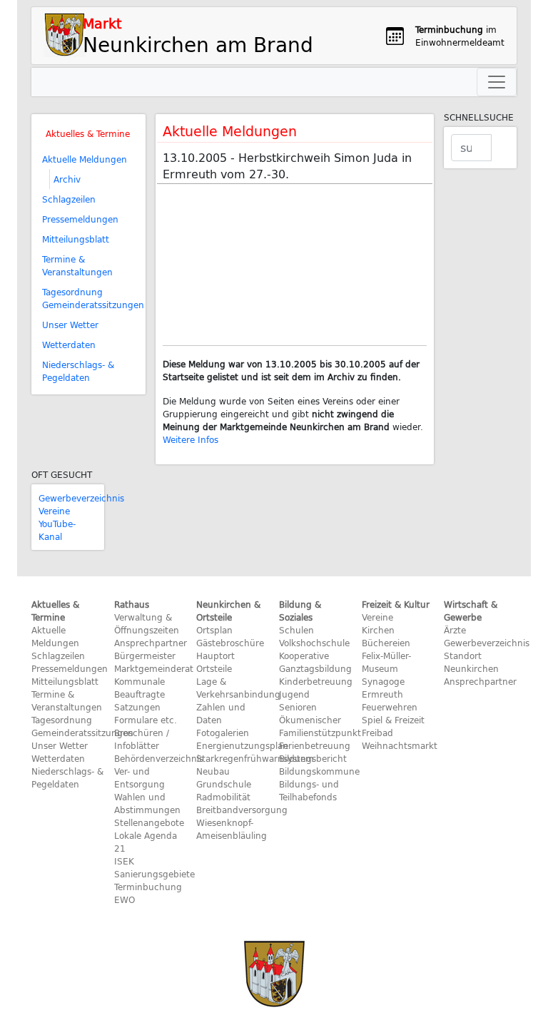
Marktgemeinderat (153, 668)
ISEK (124, 861)
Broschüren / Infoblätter (141, 739)
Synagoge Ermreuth (383, 687)
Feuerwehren (389, 706)
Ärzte (455, 629)
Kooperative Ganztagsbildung (315, 662)
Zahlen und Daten (220, 713)
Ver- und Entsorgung (139, 777)
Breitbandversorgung (242, 809)
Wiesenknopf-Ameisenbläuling (231, 829)
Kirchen (378, 629)
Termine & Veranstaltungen (77, 265)
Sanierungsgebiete (154, 873)
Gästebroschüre (230, 642)
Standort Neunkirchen (471, 662)
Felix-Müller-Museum (386, 662)
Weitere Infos (190, 439)
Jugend (294, 694)
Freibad (377, 732)
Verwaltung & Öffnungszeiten (146, 623)
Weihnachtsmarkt (399, 745)
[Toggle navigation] (497, 82)
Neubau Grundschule (223, 777)
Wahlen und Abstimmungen (147, 803)
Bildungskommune (319, 771)
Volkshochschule (314, 642)
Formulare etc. (145, 719)
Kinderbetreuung (315, 681)
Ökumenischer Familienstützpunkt (320, 726)
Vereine (54, 510)
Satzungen (137, 706)
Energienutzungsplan (242, 745)
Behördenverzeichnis (158, 758)
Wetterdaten (69, 344)
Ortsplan (214, 629)
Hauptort (215, 655)
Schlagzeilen (69, 199)
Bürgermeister (145, 655)
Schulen (296, 629)
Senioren (298, 706)
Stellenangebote (149, 822)
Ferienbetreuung (314, 745)
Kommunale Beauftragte (139, 687)
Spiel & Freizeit (393, 719)
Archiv (67, 179)
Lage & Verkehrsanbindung (238, 687)
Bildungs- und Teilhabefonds (309, 790)
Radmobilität (223, 796)
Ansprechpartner (150, 642)
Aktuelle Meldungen (84, 159)
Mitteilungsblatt (75, 239)
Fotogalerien (222, 732)
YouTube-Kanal (57, 530)
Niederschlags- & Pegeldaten (78, 371)
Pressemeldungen (80, 219)
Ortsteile (214, 668)
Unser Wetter (70, 324)
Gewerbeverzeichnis (81, 497)
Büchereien (386, 642)
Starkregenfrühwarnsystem (255, 758)
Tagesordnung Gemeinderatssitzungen (93, 298)
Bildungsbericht (313, 758)
